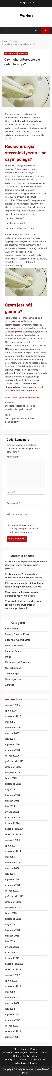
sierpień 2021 (12, 1037)
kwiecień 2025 (13, 795)
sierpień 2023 (12, 907)
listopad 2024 (12, 823)
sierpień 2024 (12, 840)
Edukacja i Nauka (14, 645)
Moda (8, 656)
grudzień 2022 (13, 952)
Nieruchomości (13, 668)
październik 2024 (14, 828)
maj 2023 (10, 924)
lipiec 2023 (11, 913)
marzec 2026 (12, 733)
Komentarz (13, 457)
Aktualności (11, 53)
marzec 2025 (12, 800)
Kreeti (40, 1069)
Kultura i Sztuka (13, 651)
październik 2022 (14, 963)
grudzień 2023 (13, 885)
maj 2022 (10, 992)
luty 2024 (10, 873)
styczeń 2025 (12, 812)
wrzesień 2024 (13, 834)
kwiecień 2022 (13, 997)
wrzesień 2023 (13, 902)
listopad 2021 (12, 1025)
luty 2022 (10, 1008)
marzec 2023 (12, 935)
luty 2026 (10, 738)
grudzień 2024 (13, 817)
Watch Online (45, 30)
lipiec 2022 (11, 980)
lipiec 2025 (11, 778)
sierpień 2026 (12, 705)
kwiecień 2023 (13, 930)
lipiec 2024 (11, 845)
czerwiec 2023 (13, 918)
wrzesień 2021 (13, 1031)
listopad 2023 (12, 890)
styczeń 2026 (12, 744)
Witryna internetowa (17, 514)
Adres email (13, 503)
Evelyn (26, 15)
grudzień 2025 (13, 750)
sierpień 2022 (12, 975)
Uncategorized (13, 679)
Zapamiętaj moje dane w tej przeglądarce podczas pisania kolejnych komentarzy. (24, 528)
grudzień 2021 (13, 1020)
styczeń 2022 (12, 1014)
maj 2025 (10, 789)
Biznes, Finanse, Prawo (17, 634)
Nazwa (11, 492)
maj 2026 (10, 722)
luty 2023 (10, 941)
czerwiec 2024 (13, 851)
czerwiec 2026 (13, 716)
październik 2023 (14, 896)
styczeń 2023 (12, 947)
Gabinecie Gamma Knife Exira (23, 390)
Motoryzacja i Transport (18, 662)
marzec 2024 (12, 868)
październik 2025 (14, 761)
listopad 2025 (12, 755)
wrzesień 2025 (13, 767)
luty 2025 (10, 806)
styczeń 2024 (12, 879)
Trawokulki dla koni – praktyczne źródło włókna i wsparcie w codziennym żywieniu (23, 605)
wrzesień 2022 (13, 969)
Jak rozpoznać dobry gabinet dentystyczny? (19, 418)
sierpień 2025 (12, 772)
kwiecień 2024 (13, 862)
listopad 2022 (12, 958)
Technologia (12, 673)
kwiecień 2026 (13, 727)
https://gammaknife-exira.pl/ (26, 397)
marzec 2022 (12, 1003)
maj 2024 (10, 857)
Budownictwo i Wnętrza (17, 640)
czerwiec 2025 (13, 783)
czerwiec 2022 (13, 986)
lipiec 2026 (11, 710)
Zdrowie (23, 53)
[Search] (36, 30)
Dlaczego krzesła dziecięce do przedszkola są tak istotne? (20, 405)
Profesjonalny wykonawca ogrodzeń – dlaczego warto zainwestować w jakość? (26, 565)
